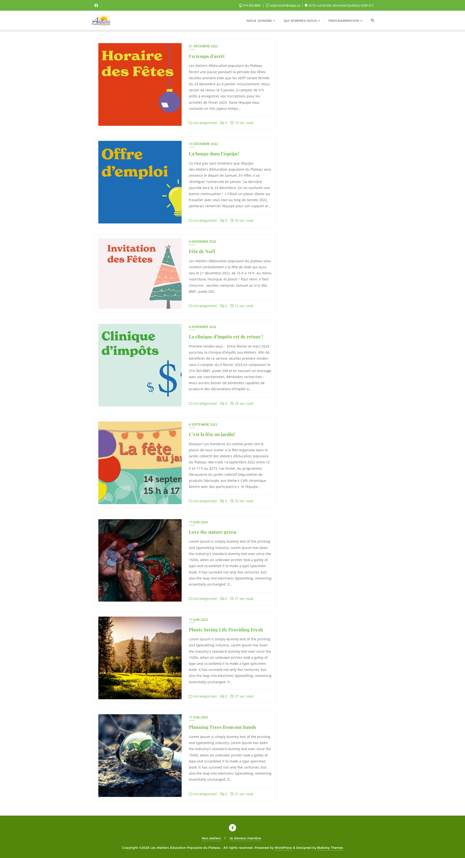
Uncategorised (204, 122)
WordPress (283, 848)
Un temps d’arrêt (207, 56)
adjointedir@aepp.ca (285, 5)
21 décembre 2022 (203, 46)
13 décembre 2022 (203, 144)
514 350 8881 (252, 5)
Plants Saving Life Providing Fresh (226, 629)
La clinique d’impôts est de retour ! (226, 336)
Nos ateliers (211, 838)
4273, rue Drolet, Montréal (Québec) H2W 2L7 (340, 5)
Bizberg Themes (330, 848)
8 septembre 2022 (203, 424)
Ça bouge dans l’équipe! (214, 153)
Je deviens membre (245, 838)
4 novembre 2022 (203, 241)
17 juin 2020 (198, 522)
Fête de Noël (202, 251)
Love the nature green (212, 532)
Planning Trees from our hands (222, 727)
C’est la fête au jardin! (212, 434)
